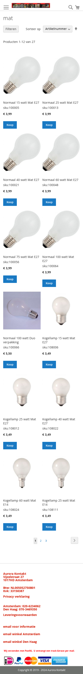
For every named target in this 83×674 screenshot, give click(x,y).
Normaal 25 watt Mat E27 (60, 102)
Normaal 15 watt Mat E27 (21, 102)
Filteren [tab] (11, 29)
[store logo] (31, 5)
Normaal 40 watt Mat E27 (21, 180)
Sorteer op (33, 29)
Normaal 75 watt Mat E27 (21, 257)
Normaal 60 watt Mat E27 (60, 180)
